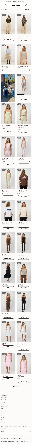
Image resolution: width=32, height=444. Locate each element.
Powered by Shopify (25, 441)
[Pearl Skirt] (8, 331)
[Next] (25, 386)
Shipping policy (4, 402)
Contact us (17, 441)
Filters (5, 9)
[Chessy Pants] (24, 242)
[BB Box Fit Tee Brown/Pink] (24, 178)
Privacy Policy (4, 441)
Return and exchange (5, 406)
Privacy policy (4, 399)
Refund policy (4, 397)
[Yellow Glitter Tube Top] (8, 113)
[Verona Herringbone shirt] (8, 23)
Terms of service (4, 395)
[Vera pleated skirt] (8, 54)
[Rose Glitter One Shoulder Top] (8, 146)
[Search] (5, 5)
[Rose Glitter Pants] (24, 146)
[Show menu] (2, 5)
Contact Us (3, 410)
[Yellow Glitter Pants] (8, 178)
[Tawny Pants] (8, 242)
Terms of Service (14, 438)
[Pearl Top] (24, 331)
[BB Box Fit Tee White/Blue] (8, 210)
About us (3, 413)
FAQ (2, 408)
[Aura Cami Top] (24, 272)
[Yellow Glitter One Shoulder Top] (24, 113)
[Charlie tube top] (24, 84)
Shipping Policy (11, 441)
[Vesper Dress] (8, 272)
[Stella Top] (24, 363)
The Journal (3, 419)
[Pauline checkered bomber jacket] (24, 23)
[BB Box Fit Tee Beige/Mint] (24, 210)
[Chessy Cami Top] (24, 301)
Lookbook (3, 417)
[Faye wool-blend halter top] (24, 54)
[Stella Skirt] (8, 363)
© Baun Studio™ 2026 (5, 438)
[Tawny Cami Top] (8, 301)
